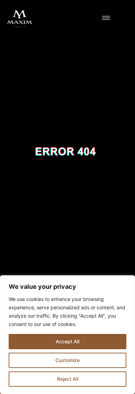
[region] (67, 334)
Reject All (67, 379)
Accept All (67, 341)
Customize (67, 360)
